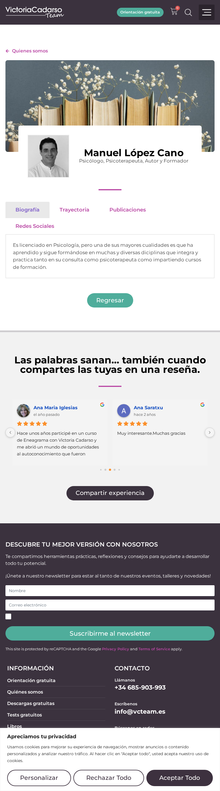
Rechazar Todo (108, 777)
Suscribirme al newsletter (110, 633)
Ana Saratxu (148, 407)
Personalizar (39, 777)
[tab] (27, 210)
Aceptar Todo (179, 777)
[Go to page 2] (106, 470)
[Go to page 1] (100, 469)
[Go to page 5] (119, 469)
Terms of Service (154, 649)
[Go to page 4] (115, 470)
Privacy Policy (115, 649)
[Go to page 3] (110, 470)
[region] (110, 759)
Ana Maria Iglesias (56, 407)
